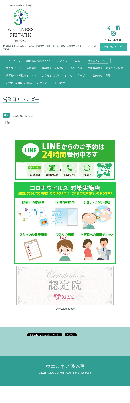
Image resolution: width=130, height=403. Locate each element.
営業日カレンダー (98, 60)
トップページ (13, 60)
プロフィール (13, 68)
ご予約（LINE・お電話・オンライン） (28, 82)
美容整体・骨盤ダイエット (21, 75)
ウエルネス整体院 (65, 366)
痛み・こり (76, 68)
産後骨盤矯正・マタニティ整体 (105, 68)
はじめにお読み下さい (39, 60)
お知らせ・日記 (101, 75)
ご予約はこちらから (113, 46)
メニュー (77, 60)
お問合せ (60, 82)
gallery (68, 75)
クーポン (82, 75)
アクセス (62, 60)
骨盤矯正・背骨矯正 (53, 68)
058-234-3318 (113, 40)
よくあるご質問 (50, 75)
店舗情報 (31, 68)
